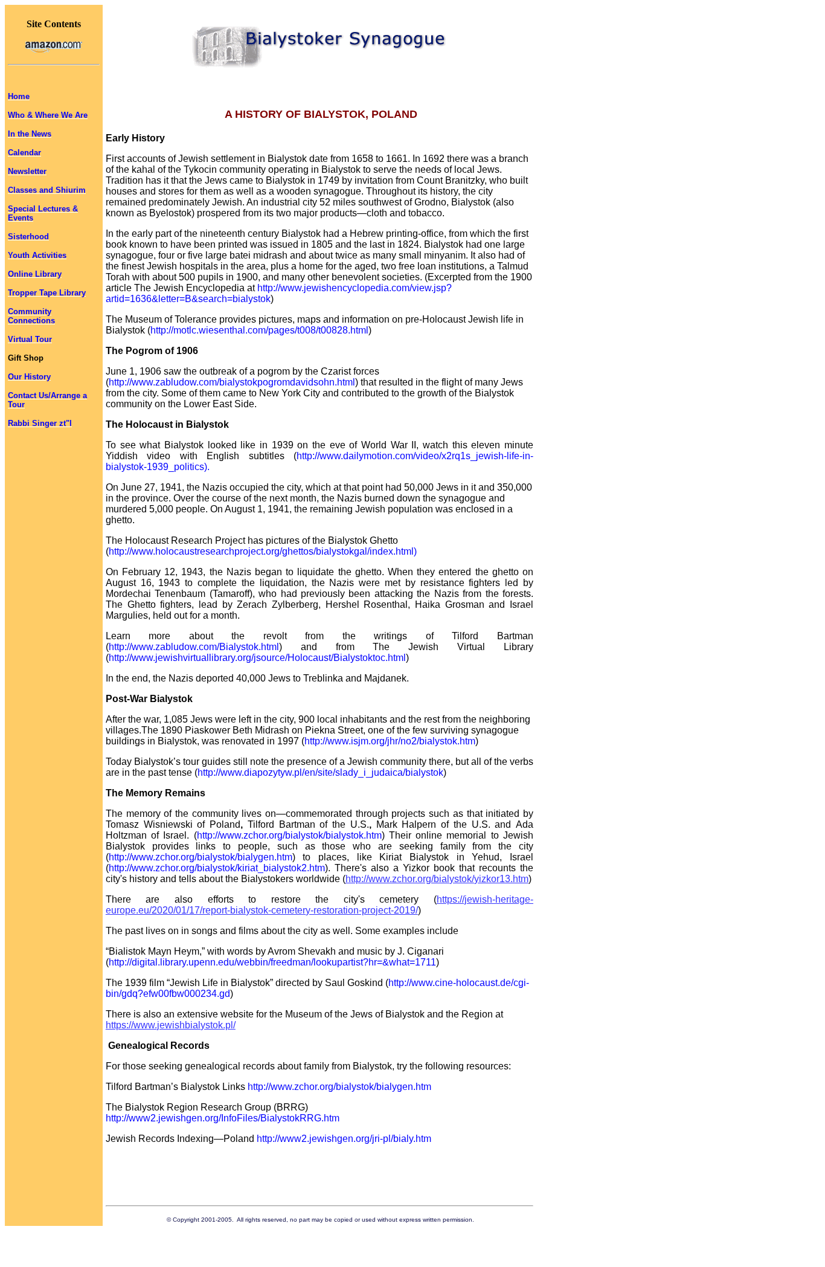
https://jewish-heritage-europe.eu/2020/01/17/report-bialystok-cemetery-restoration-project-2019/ (319, 904)
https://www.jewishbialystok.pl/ (171, 1025)
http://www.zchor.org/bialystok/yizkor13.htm (436, 879)
